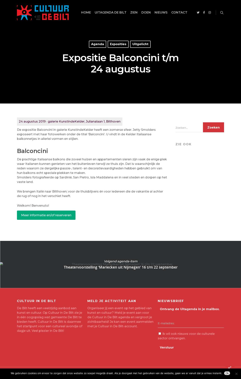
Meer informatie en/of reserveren (46, 215)
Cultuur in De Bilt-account (117, 326)
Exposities (118, 44)
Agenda (97, 44)
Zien (134, 12)
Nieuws (161, 12)
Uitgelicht (140, 44)
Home (86, 12)
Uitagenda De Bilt (111, 12)
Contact (179, 12)
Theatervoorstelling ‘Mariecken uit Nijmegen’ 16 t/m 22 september (120, 264)
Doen (146, 12)
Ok (227, 373)
